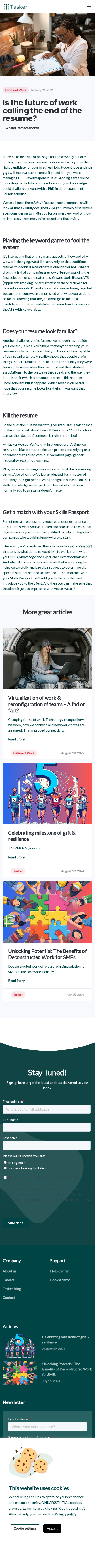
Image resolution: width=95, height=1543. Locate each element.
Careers (9, 1280)
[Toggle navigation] (88, 6)
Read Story (16, 739)
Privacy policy (65, 1514)
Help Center (59, 1271)
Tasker (18, 871)
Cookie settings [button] (25, 1528)
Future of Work (15, 90)
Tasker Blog (12, 1288)
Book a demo (60, 1280)
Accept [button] (52, 1528)
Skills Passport (81, 546)
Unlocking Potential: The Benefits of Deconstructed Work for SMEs (67, 1369)
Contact (9, 1297)
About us (9, 1271)
